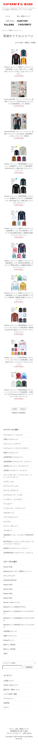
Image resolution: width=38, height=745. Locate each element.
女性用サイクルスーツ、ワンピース (15, 470)
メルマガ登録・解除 (10, 694)
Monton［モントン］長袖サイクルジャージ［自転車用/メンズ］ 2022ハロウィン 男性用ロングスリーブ (18, 69)
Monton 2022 (7, 593)
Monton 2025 (7, 567)
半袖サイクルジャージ (10, 439)
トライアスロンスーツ (10, 517)
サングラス (7, 521)
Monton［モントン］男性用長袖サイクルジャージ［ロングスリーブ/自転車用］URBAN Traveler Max (18, 327)
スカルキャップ (8, 512)
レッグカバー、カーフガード (13, 499)
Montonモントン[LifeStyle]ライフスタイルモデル (18, 619)
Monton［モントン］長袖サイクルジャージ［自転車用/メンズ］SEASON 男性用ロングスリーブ (18, 263)
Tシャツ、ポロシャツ (10, 526)
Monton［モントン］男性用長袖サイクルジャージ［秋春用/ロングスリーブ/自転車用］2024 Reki (18, 166)
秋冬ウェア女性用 (9, 649)
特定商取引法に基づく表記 (19, 731)
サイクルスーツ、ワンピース (13, 435)
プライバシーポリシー (13, 733)
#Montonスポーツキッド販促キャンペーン (17, 571)
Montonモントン (8, 640)
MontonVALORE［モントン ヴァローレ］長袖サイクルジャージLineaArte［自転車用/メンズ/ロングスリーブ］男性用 (18, 134)
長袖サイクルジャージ (15, 30)
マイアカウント (8, 698)
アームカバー (7, 504)
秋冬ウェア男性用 (9, 644)
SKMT (5, 653)
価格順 (27, 42)
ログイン (6, 707)
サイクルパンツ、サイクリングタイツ (16, 448)
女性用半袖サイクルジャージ (13, 457)
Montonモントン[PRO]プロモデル (14, 607)
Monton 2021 (7, 598)
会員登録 (6, 703)
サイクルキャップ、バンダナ (13, 495)
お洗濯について (8, 680)
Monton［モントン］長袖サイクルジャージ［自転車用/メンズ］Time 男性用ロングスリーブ (18, 231)
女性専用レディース (10, 631)
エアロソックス (8, 481)
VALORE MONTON (9, 580)
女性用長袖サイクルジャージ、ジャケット (17, 461)
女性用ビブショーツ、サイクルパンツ (16, 466)
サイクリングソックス (10, 486)
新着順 (33, 42)
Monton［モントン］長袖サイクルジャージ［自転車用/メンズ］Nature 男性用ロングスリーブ (18, 295)
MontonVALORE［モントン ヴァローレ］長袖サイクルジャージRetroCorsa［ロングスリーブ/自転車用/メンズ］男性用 (18, 101)
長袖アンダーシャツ (10, 636)
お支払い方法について (10, 685)
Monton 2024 (7, 584)
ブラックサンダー (9, 576)
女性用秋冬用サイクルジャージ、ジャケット (18, 553)
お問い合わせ (10, 21)
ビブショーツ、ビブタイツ (12, 444)
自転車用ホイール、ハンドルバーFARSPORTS (18, 536)
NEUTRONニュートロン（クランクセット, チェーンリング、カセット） (18, 543)
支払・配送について (23, 16)
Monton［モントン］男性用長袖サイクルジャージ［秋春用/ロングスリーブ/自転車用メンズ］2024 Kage (18, 198)
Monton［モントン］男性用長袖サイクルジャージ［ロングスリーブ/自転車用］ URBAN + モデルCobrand (18, 392)
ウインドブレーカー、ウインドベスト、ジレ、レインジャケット (17, 476)
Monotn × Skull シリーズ (11, 602)
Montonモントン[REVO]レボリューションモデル (18, 626)
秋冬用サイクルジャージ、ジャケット (16, 548)
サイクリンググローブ (10, 490)
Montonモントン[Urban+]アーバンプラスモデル (18, 612)
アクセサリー (7, 530)
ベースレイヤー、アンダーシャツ (14, 508)
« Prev (14, 409)
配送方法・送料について (11, 689)
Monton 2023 (7, 589)
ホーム (8, 16)
